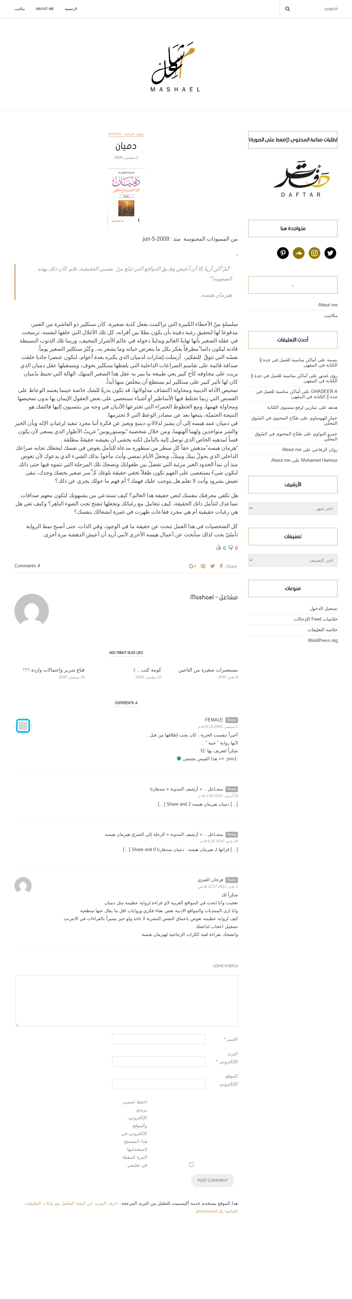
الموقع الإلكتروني (228, 1080)
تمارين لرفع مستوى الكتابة (292, 407)
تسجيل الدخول (324, 608)
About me (45, 9)
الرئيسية (71, 9)
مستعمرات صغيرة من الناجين (208, 670)
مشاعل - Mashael (214, 597)
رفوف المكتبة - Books (126, 134)
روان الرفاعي (325, 449)
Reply (231, 720)
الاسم (231, 1039)
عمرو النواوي (325, 433)
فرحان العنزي (210, 879)
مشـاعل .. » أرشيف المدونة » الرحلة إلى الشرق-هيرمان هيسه (164, 834)
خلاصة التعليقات (323, 629)
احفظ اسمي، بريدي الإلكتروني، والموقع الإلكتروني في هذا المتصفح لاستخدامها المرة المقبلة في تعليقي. (134, 1133)
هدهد (333, 407)
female (214, 719)
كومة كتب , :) (147, 670)
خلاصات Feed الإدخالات (316, 619)
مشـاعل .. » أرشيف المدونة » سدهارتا (186, 789)
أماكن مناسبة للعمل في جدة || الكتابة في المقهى (297, 394)
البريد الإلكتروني (227, 1057)
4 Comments (27, 565)
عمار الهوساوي (323, 418)
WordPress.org (323, 640)
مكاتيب (19, 9)
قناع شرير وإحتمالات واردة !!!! (54, 670)
